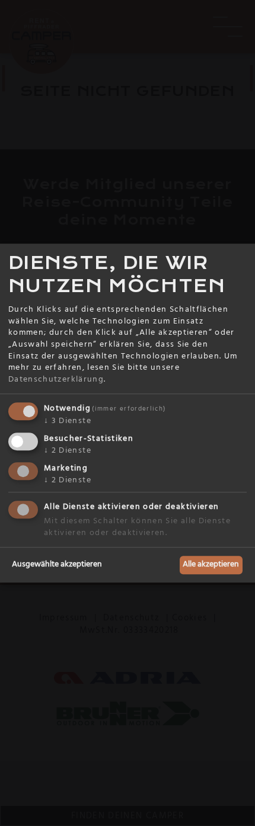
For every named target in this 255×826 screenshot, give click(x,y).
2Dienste (67, 450)
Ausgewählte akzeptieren (57, 565)
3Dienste (67, 421)
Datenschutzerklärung (56, 379)
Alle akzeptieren (211, 565)
